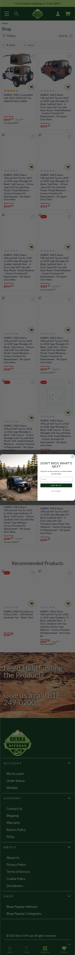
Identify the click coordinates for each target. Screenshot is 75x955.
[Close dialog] (72, 456)
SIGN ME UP (56, 485)
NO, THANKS (56, 491)
